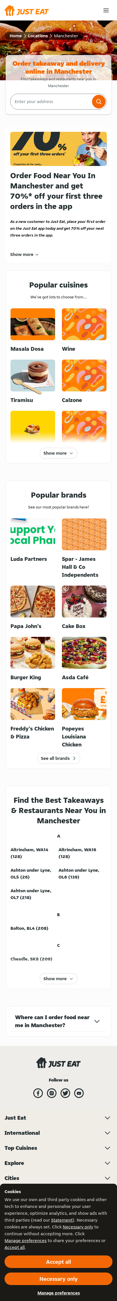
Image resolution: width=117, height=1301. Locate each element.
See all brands (55, 758)
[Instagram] (51, 1093)
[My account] (106, 10)
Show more (22, 254)
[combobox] (50, 101)
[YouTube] (79, 1093)
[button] (99, 101)
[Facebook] (38, 1093)
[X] (65, 1093)
